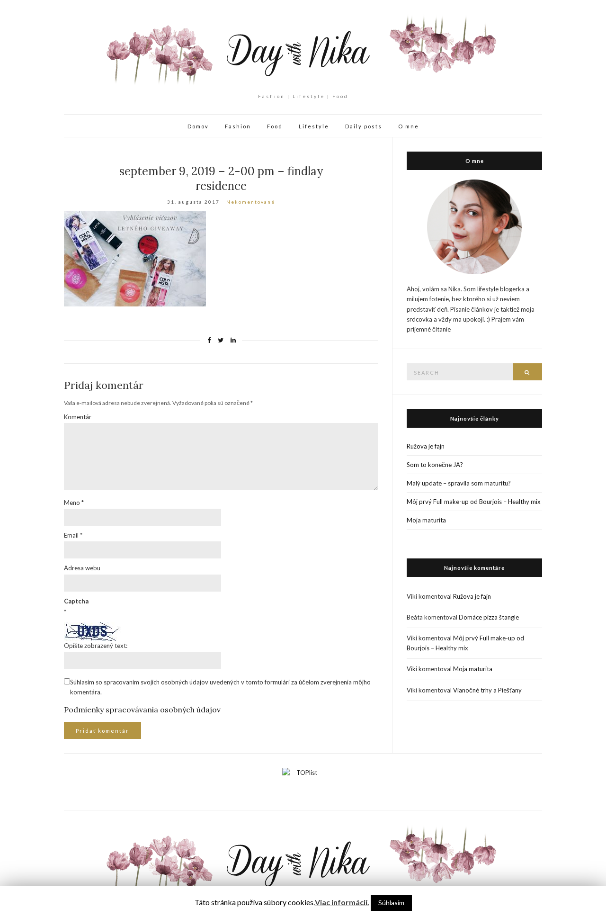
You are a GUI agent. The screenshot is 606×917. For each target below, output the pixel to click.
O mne (408, 126)
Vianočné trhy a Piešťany (487, 690)
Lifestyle (314, 126)
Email (73, 535)
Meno (74, 502)
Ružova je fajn (426, 446)
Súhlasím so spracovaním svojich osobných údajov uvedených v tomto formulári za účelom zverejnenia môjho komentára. (220, 687)
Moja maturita (426, 520)
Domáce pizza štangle (489, 617)
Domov (198, 126)
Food (275, 126)
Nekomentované (250, 202)
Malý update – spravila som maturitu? (459, 483)
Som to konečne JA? (435, 464)
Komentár (77, 417)
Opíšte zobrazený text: (95, 645)
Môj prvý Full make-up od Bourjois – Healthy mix (474, 501)
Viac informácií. (342, 902)
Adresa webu (82, 568)
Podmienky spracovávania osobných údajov (142, 709)
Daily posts (363, 126)
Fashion (238, 126)
